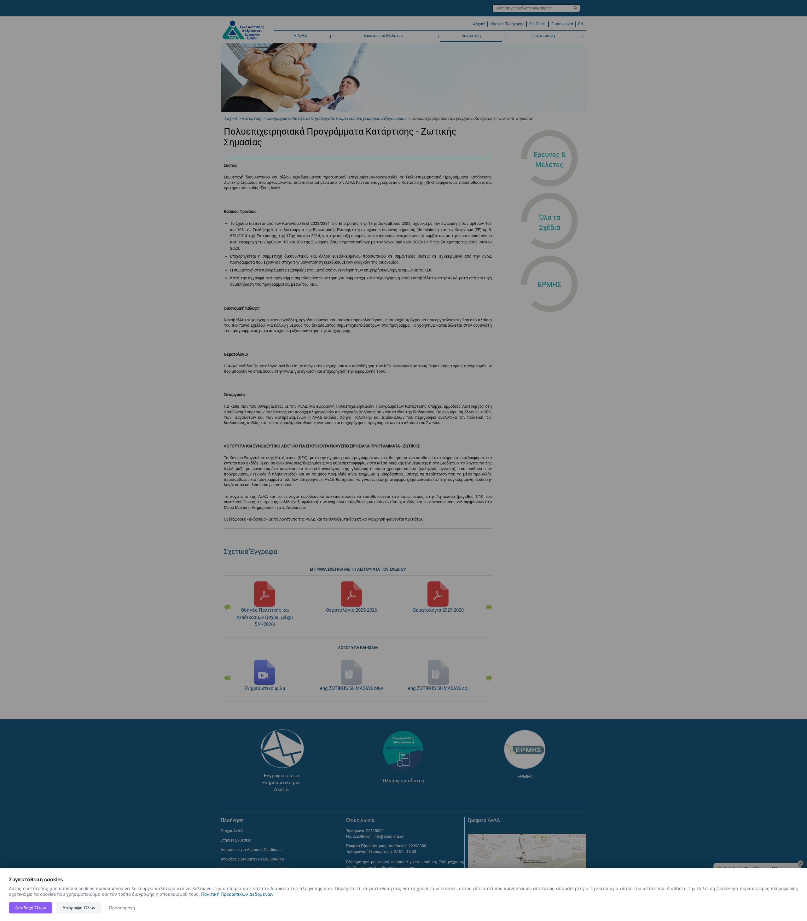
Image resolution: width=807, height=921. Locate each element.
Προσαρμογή (122, 907)
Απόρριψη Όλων (78, 907)
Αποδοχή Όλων (30, 907)
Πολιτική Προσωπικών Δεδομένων (237, 894)
